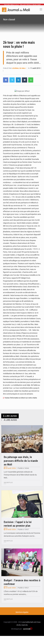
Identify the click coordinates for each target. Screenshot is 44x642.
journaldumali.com (29, 622)
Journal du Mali (19, 68)
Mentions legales (22, 612)
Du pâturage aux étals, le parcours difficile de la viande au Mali (21, 461)
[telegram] (24, 80)
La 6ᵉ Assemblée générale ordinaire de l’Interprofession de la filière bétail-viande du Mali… (20, 475)
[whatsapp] (30, 80)
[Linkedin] (5, 80)
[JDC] (16, 10)
